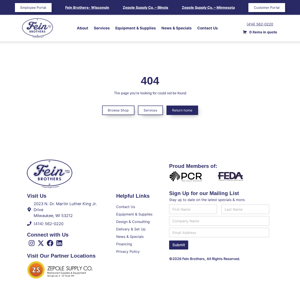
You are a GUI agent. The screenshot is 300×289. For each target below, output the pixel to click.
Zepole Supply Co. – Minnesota (208, 7)
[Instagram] (31, 243)
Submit (178, 245)
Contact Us (207, 28)
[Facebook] (50, 243)
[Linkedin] (59, 243)
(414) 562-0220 (260, 24)
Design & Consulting (133, 221)
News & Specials (176, 28)
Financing (124, 244)
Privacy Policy (128, 251)
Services (102, 28)
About (82, 28)
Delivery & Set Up (131, 229)
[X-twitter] (40, 243)
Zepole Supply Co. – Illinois (145, 7)
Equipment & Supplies (135, 28)
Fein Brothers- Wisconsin (87, 7)
